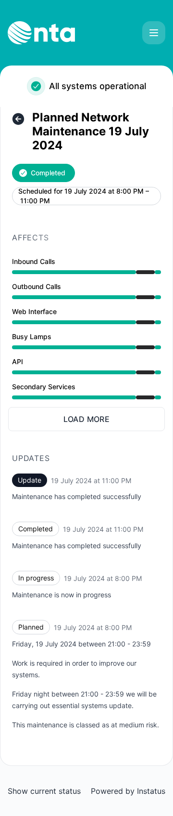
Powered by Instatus (128, 791)
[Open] (153, 32)
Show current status (44, 791)
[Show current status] (18, 119)
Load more (86, 419)
